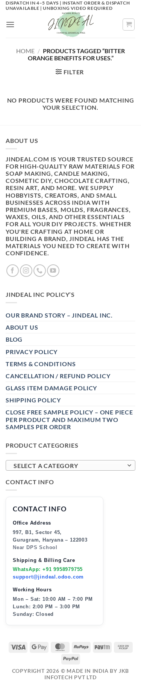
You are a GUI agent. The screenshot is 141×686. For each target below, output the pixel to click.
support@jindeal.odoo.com (48, 577)
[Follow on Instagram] (26, 270)
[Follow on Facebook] (12, 270)
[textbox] (69, 465)
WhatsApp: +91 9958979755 (48, 569)
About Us (22, 327)
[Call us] (39, 270)
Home (25, 50)
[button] (10, 24)
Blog (14, 339)
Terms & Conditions (41, 363)
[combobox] (70, 465)
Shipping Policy (33, 400)
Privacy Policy (32, 351)
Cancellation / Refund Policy (58, 375)
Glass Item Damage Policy (51, 387)
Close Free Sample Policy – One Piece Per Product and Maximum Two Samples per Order (69, 419)
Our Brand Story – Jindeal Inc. (59, 315)
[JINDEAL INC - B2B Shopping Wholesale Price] (70, 24)
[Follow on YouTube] (53, 270)
